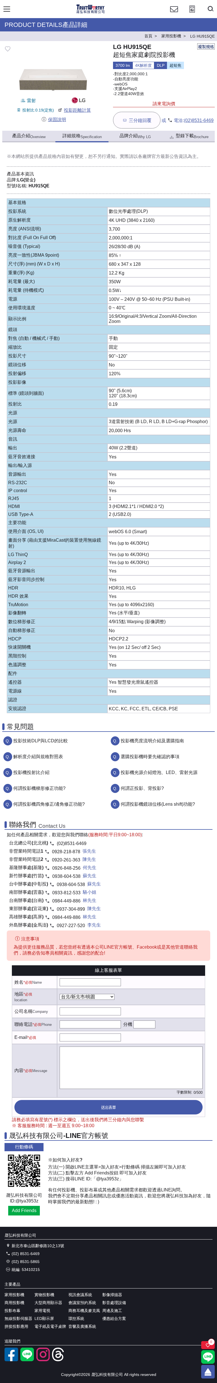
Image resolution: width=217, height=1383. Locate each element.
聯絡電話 (23, 1024)
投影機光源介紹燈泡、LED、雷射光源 (159, 772)
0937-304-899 (71, 909)
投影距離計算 (77, 110)
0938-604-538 (66, 876)
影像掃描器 (112, 1294)
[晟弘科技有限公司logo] (90, 12)
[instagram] (43, 1360)
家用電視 (42, 1310)
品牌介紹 (135, 136)
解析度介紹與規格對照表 (38, 756)
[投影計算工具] (192, 14)
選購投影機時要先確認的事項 (150, 756)
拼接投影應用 (16, 1326)
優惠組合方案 (114, 1318)
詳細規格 (82, 136)
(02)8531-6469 (199, 120)
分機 (127, 1024)
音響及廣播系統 (82, 1326)
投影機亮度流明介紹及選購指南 (152, 740)
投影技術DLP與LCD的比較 (40, 740)
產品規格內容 (52, 156)
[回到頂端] (208, 1371)
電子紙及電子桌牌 (50, 1326)
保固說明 (57, 119)
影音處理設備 (114, 1302)
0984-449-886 (66, 901)
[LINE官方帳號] (27, 1360)
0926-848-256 (66, 868)
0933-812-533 (66, 892)
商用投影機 (14, 1302)
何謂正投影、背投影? (142, 788)
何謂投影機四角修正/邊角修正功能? (49, 804)
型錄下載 (192, 136)
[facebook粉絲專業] (11, 1360)
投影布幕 (12, 1310)
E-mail (20, 1037)
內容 (18, 1070)
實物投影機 (44, 1294)
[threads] (59, 1360)
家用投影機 (14, 1294)
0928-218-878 (66, 851)
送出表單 (108, 1107)
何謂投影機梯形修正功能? (39, 788)
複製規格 (206, 46)
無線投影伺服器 (18, 1318)
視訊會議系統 (80, 1294)
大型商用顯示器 (48, 1302)
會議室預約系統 (82, 1302)
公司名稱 (23, 1011)
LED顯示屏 (44, 1318)
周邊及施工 (112, 1310)
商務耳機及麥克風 (84, 1310)
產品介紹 (28, 136)
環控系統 (76, 1318)
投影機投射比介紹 (31, 772)
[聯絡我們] (174, 14)
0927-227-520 (71, 925)
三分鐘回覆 (140, 120)
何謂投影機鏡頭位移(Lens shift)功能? (158, 804)
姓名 (18, 982)
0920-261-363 (66, 859)
